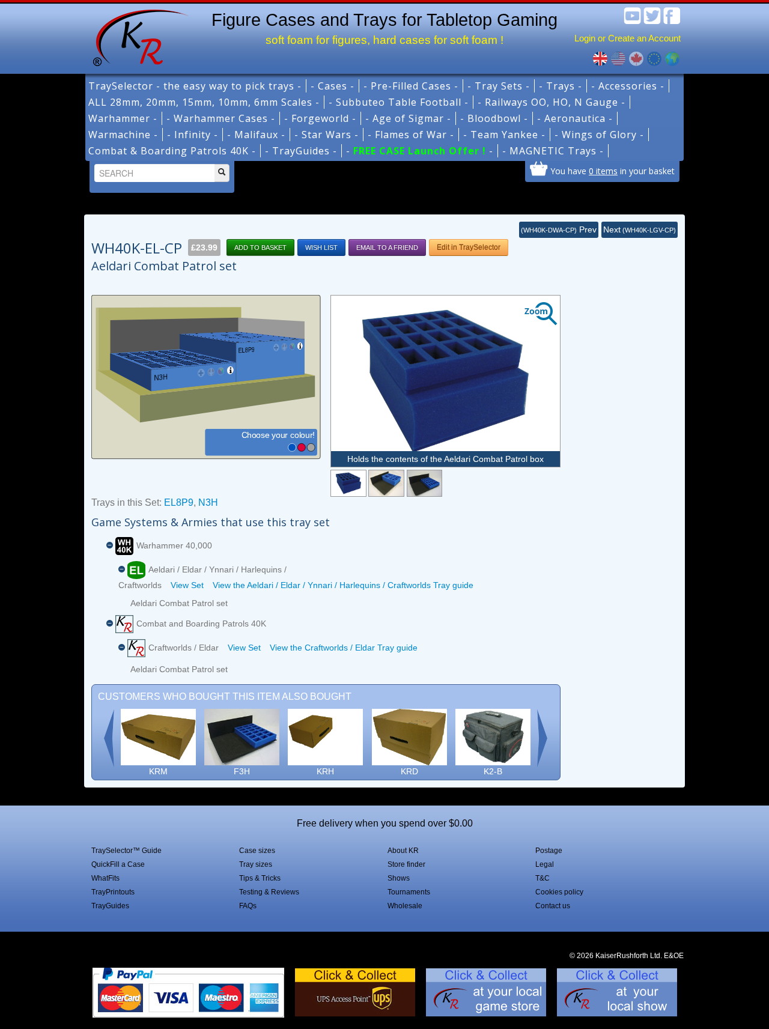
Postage (548, 850)
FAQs (248, 906)
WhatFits (105, 878)
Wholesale (405, 906)
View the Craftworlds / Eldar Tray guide (344, 647)
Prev (559, 229)
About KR (403, 850)
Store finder (406, 864)
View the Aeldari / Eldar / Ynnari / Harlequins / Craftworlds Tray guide (343, 585)
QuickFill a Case (118, 864)
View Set (187, 585)
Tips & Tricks (260, 878)
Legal (544, 864)
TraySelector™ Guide (126, 850)
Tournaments (409, 892)
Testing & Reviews (269, 892)
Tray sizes (255, 864)
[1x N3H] (424, 483)
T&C (542, 878)
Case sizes (257, 850)
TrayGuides (110, 906)
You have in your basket (612, 170)
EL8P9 (178, 502)
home (136, 36)
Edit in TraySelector (468, 247)
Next (639, 229)
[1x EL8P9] (386, 483)
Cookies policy (559, 892)
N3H (208, 502)
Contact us (552, 906)
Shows (399, 878)
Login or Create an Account (627, 38)
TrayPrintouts (113, 892)
